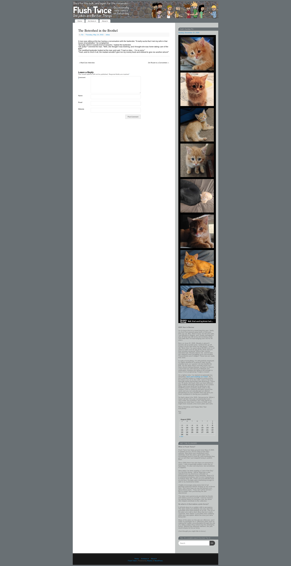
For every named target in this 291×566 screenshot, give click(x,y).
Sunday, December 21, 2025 (188, 33)
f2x (82, 35)
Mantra (149, 561)
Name (80, 95)
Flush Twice (132, 561)
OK (211, 543)
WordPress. (158, 561)
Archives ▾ (92, 21)
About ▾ (105, 21)
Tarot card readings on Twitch (197, 377)
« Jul (181, 436)
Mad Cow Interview (87, 63)
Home (80, 21)
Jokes (108, 35)
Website (81, 109)
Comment (81, 78)
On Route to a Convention (158, 63)
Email (80, 102)
